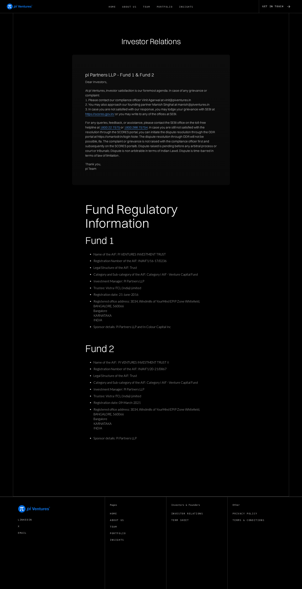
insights (117, 540)
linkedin (25, 520)
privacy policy (245, 513)
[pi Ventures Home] (34, 509)
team (113, 526)
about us (117, 520)
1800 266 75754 (136, 127)
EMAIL (22, 533)
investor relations (187, 513)
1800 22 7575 (110, 127)
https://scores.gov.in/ (99, 114)
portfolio (118, 533)
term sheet (180, 520)
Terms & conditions (248, 520)
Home (113, 513)
